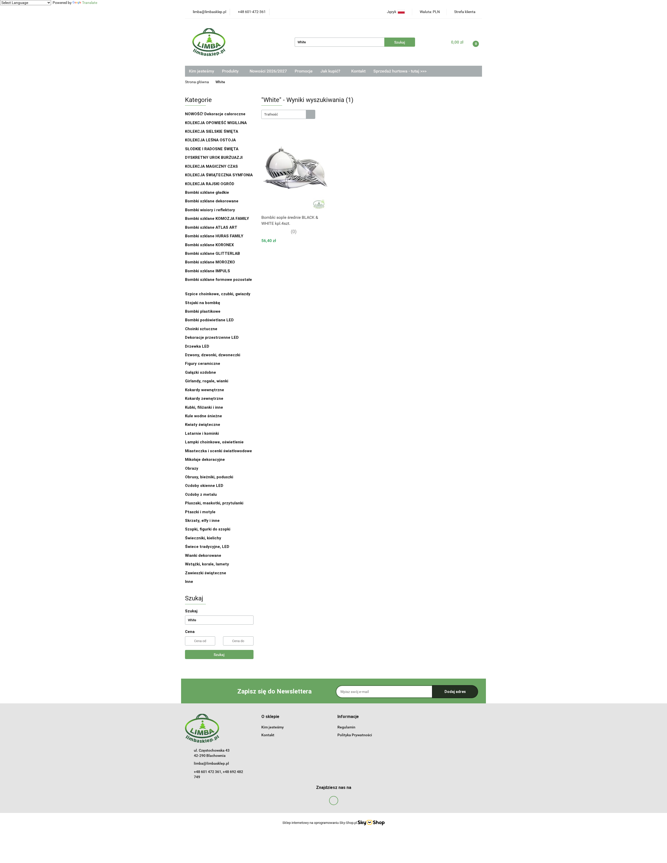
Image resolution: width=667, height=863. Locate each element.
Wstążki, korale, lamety (207, 564)
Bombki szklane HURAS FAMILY (214, 236)
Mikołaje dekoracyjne (205, 459)
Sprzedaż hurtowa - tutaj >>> (400, 71)
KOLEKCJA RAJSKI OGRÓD (209, 184)
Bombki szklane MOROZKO (210, 262)
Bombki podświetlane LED (209, 320)
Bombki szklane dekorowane (212, 201)
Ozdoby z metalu (201, 494)
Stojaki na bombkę (202, 302)
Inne (189, 581)
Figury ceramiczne (202, 363)
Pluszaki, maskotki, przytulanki (214, 503)
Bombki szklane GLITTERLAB (212, 253)
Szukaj (219, 655)
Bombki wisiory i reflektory (210, 210)
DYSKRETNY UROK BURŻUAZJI (214, 157)
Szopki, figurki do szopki (207, 529)
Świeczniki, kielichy (203, 538)
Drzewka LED (197, 346)
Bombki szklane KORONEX (209, 245)
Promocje (304, 71)
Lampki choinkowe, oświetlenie (215, 442)
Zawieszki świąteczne (205, 573)
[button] (270, 717)
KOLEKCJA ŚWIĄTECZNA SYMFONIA (219, 175)
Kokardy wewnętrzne (204, 390)
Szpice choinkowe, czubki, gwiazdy (217, 294)
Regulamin (346, 727)
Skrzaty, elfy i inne (202, 520)
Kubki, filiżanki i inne (204, 407)
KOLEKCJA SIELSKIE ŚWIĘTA (211, 131)
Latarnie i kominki (202, 433)
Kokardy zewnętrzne (204, 398)
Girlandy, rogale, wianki (206, 381)
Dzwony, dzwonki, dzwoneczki (212, 355)
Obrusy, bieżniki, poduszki (209, 477)
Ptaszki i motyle (200, 512)
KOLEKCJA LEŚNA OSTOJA (210, 140)
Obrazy (191, 468)
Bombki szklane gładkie (207, 192)
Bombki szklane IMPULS (207, 271)
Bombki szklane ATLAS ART (211, 227)
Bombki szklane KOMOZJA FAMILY (217, 218)
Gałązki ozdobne (200, 372)
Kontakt (358, 71)
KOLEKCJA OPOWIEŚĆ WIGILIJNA (216, 122)
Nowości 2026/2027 (268, 71)
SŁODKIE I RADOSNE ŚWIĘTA (211, 149)
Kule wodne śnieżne (203, 416)
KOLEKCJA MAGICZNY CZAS (211, 166)
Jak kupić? (330, 71)
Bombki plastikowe (203, 311)
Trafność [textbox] (271, 114)
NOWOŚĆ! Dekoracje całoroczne (215, 114)
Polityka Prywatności (354, 735)
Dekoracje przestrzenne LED (212, 337)
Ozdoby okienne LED (204, 485)
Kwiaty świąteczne (202, 424)
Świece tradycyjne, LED (207, 546)
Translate (89, 3)
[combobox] (288, 114)
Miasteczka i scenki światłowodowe (218, 451)
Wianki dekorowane (203, 555)
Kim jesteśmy (201, 71)
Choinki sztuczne (201, 329)
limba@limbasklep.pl (211, 763)
